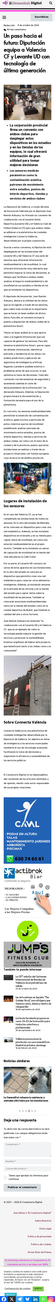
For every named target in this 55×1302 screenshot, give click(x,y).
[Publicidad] (27, 830)
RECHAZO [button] (10, 1295)
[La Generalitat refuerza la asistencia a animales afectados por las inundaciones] (27, 1080)
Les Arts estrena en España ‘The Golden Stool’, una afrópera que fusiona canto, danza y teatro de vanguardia (33, 1001)
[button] (50, 3)
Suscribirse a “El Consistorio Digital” (32, 1213)
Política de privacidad (39, 1237)
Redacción (9, 26)
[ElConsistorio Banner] (25, 3)
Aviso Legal (45, 1229)
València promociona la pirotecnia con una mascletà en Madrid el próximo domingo (33, 1042)
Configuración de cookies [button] (17, 1289)
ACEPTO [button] (38, 1289)
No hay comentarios (16, 30)
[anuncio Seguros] (27, 891)
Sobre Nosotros (43, 1221)
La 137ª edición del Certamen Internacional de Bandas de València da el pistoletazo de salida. (31, 981)
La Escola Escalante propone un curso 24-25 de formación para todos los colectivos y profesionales (33, 1022)
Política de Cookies (41, 1244)
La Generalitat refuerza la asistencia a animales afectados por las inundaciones (26, 1099)
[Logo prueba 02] (5, 3)
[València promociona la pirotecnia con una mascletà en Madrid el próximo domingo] (8, 1039)
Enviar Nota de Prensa (39, 1252)
